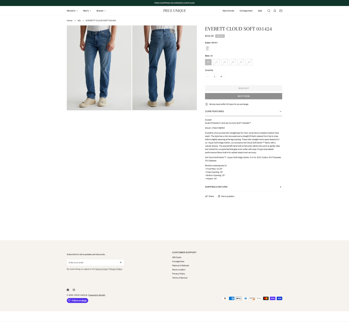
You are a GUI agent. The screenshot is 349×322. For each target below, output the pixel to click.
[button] (281, 11)
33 (232, 62)
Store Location (178, 270)
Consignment (178, 261)
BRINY (207, 48)
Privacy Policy (178, 274)
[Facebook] (68, 290)
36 (249, 62)
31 (216, 62)
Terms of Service (179, 278)
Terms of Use (101, 269)
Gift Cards (176, 257)
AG (79, 20)
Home (69, 20)
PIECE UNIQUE (80, 295)
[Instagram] (74, 290)
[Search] (269, 11)
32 (224, 62)
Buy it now (244, 96)
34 (241, 62)
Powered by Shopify (96, 295)
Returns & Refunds (180, 265)
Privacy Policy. (115, 269)
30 (208, 62)
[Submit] (120, 262)
